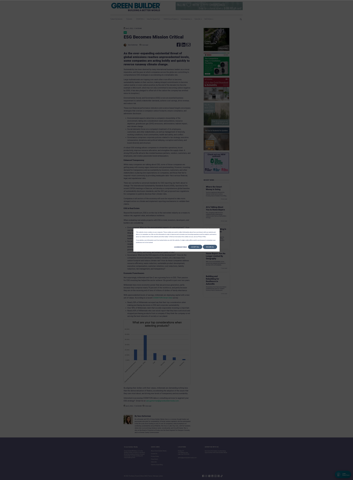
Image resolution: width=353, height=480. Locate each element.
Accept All (195, 247)
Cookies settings (180, 247)
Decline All (210, 247)
